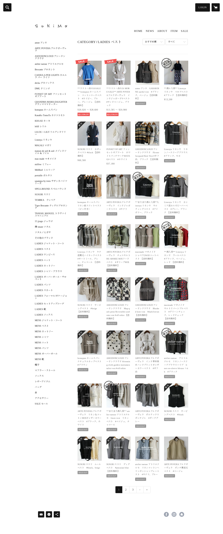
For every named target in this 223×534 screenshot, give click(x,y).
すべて (171, 42)
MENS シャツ (42, 337)
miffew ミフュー (43, 164)
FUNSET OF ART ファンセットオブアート (50, 95)
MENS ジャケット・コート (48, 320)
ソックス (39, 376)
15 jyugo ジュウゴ (44, 221)
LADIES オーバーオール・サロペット (50, 278)
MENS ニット (41, 343)
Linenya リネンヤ (43, 140)
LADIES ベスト (43, 249)
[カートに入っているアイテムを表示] (216, 7)
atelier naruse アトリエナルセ (49, 64)
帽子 (37, 365)
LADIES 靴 (40, 309)
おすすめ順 (150, 42)
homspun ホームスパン (46, 110)
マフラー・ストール (45, 370)
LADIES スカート (44, 290)
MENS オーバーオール (46, 354)
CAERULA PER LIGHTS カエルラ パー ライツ (51, 76)
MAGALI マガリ (43, 145)
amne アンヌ (41, 43)
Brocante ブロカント (45, 70)
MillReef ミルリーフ (45, 170)
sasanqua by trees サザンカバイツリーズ (51, 182)
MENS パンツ (42, 348)
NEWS (150, 31)
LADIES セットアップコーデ (49, 304)
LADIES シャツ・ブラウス (48, 271)
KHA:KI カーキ (42, 121)
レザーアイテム (42, 381)
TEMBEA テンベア (45, 200)
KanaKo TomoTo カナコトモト (50, 115)
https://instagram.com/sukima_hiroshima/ (174, 514)
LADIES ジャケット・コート (49, 243)
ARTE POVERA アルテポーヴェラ (51, 49)
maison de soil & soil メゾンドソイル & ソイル (50, 152)
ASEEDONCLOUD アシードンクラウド (50, 57)
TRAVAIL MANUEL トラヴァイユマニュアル (50, 214)
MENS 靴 (39, 359)
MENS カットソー (44, 331)
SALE (184, 31)
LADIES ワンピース (45, 255)
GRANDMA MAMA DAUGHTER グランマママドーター (51, 103)
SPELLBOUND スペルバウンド (50, 189)
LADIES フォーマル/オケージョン (51, 297)
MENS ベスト (42, 326)
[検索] (7, 7)
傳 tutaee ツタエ (43, 227)
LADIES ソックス (44, 315)
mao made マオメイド (45, 159)
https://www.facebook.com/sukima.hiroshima (166, 514)
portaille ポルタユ (43, 175)
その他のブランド (44, 238)
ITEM (174, 31)
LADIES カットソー (45, 266)
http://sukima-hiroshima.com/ (181, 514)
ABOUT (162, 31)
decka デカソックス (44, 83)
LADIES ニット (42, 260)
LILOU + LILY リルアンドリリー (50, 133)
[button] (202, 7)
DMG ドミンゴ (42, 88)
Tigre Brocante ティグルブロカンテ (51, 207)
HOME (138, 31)
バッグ (38, 387)
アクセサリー (41, 398)
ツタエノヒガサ (43, 232)
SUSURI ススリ (42, 194)
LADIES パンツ (43, 285)
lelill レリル (41, 126)
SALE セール (41, 404)
